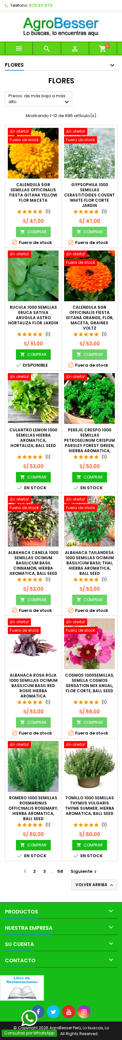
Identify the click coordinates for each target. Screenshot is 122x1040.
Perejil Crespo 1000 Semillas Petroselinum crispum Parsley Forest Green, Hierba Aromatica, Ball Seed (89, 443)
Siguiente (84, 871)
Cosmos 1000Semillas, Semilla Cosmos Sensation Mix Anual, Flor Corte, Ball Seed (89, 683)
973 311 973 (40, 5)
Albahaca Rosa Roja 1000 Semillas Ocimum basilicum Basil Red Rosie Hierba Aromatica (33, 685)
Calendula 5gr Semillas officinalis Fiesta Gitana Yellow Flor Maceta (33, 192)
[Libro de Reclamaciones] (22, 988)
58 (60, 871)
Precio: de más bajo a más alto (39, 99)
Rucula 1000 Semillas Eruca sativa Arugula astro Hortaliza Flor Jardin (33, 315)
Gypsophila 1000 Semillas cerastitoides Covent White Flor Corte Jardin (89, 195)
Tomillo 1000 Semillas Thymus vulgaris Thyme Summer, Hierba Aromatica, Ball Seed (89, 805)
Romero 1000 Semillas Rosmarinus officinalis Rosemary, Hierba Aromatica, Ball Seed (33, 808)
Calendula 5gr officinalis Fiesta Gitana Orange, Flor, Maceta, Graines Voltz (90, 317)
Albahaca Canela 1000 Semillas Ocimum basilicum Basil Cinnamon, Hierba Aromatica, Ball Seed (33, 563)
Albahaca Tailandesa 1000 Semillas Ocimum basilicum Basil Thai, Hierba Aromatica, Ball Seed (89, 563)
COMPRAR (33, 232)
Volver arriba (94, 885)
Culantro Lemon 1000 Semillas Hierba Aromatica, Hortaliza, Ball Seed (33, 437)
